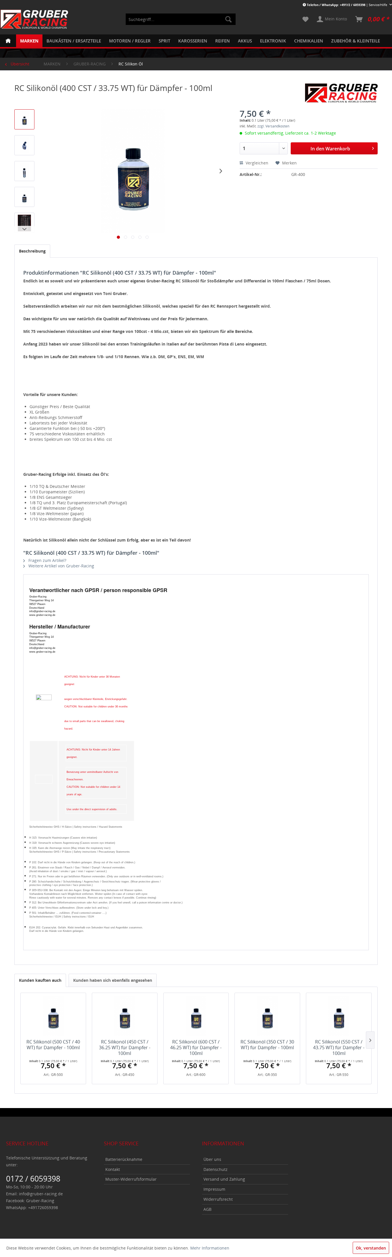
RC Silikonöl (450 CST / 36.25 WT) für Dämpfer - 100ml (124, 1047)
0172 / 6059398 (33, 1178)
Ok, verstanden (371, 1248)
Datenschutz (215, 1169)
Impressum (214, 1189)
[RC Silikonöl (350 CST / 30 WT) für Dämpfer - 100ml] (267, 1016)
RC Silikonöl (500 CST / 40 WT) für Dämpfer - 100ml (53, 1045)
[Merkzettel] (305, 19)
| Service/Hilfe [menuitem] (347, 5)
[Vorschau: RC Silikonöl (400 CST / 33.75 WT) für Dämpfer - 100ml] (24, 119)
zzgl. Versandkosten (273, 126)
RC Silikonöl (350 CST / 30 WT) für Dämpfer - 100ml (267, 1045)
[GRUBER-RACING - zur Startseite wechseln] (34, 19)
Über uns (212, 1159)
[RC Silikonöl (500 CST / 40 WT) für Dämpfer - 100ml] (53, 1016)
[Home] (8, 40)
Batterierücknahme (123, 1159)
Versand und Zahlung (224, 1179)
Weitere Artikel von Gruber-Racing (60, 566)
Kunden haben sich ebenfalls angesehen (112, 980)
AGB (207, 1209)
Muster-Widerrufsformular (131, 1179)
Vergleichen (256, 163)
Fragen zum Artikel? (46, 560)
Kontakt (112, 1169)
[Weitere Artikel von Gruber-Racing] (341, 94)
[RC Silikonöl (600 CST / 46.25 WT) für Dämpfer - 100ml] (196, 1016)
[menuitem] (180, 19)
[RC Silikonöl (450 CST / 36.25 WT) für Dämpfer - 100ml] (124, 1016)
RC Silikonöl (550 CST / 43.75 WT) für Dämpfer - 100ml (338, 1047)
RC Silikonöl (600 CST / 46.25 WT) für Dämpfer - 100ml (196, 1047)
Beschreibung (32, 251)
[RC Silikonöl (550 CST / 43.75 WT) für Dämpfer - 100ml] (338, 1016)
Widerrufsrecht (218, 1199)
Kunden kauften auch (40, 980)
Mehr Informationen (209, 1248)
